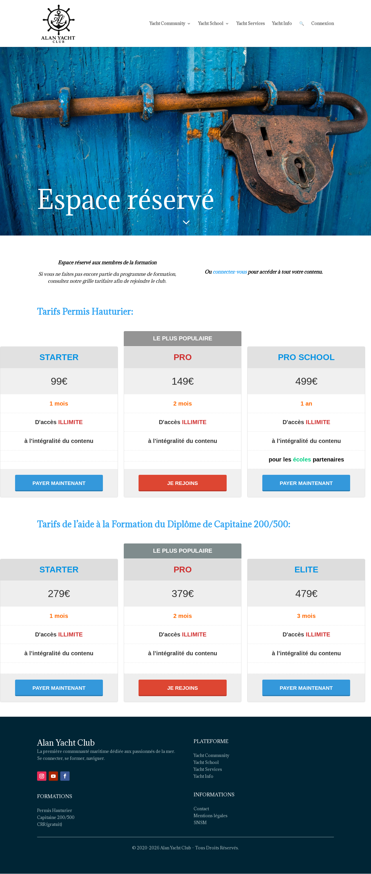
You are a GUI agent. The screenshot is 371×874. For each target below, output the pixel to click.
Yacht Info (282, 23)
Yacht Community (167, 23)
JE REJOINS (182, 483)
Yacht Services (251, 23)
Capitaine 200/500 (55, 817)
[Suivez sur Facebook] (65, 776)
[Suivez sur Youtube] (53, 776)
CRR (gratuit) (49, 824)
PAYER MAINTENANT (59, 483)
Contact (201, 808)
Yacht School (210, 23)
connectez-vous (230, 272)
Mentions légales (211, 815)
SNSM (200, 822)
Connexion (322, 23)
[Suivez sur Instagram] (41, 776)
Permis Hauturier (54, 810)
